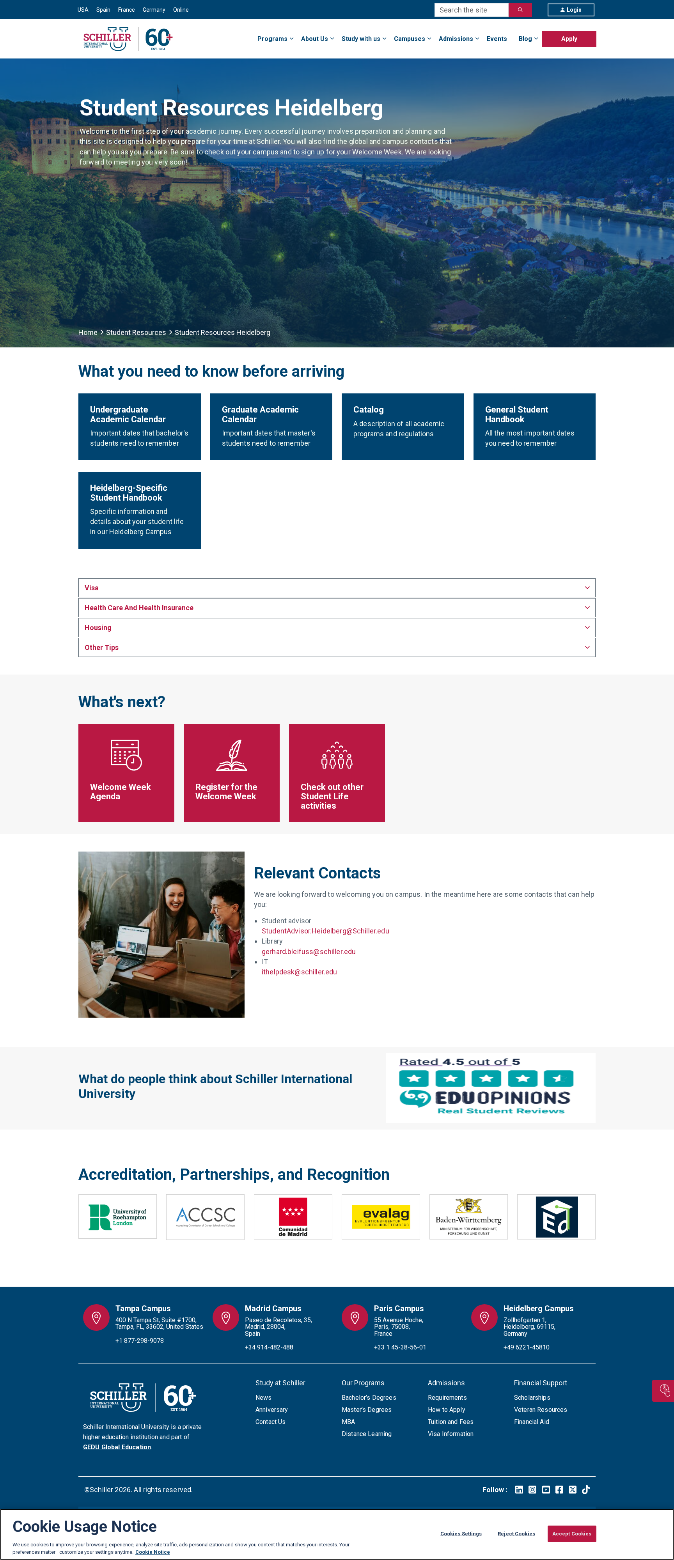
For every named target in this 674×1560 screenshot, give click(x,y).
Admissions (456, 38)
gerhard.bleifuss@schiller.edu (309, 951)
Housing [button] (98, 627)
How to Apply (446, 1409)
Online (181, 10)
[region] (337, 1534)
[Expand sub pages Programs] (596, 34)
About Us (314, 38)
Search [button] (520, 10)
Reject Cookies (516, 1534)
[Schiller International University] (128, 39)
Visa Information (451, 1434)
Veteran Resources (541, 1409)
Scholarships (532, 1397)
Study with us (361, 38)
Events (497, 38)
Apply (569, 38)
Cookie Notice (152, 1552)
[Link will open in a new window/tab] (519, 1489)
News (263, 1397)
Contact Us (270, 1421)
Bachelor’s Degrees (369, 1397)
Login (574, 10)
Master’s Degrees (367, 1409)
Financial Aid (531, 1421)
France (126, 10)
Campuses (409, 38)
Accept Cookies (572, 1534)
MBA (348, 1421)
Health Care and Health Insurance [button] (139, 608)
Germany (154, 10)
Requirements (447, 1397)
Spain (103, 10)
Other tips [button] (102, 647)
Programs (272, 38)
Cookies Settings (461, 1534)
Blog (525, 38)
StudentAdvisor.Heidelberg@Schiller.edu (325, 931)
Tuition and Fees (451, 1421)
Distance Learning (367, 1434)
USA (83, 10)
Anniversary (271, 1409)
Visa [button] (92, 588)
